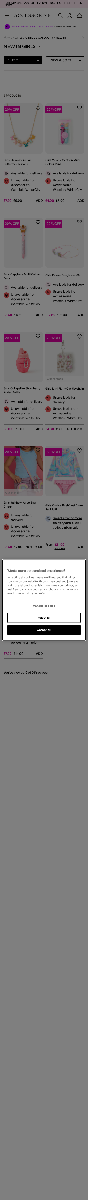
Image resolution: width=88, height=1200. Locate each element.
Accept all (44, 630)
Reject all (44, 618)
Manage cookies (44, 606)
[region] (44, 600)
